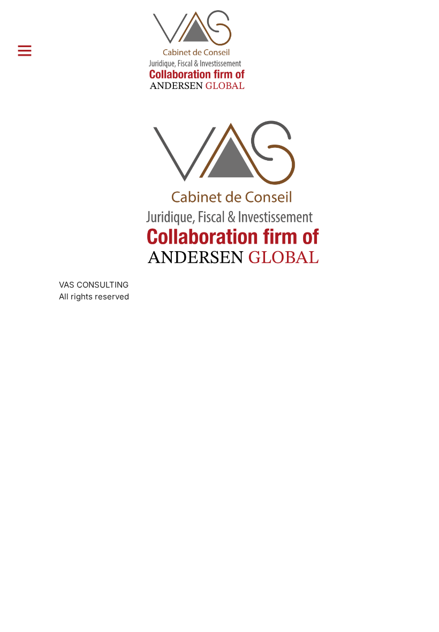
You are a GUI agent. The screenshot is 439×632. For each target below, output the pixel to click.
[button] (24, 50)
